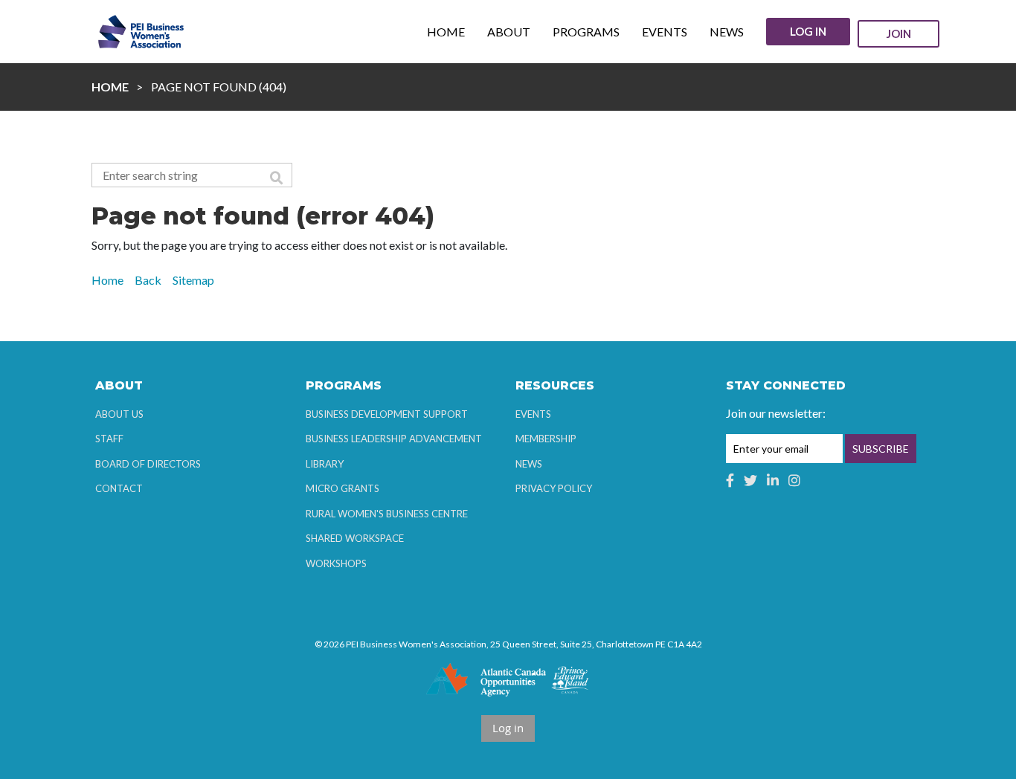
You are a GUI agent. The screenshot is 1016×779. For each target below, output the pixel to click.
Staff (109, 439)
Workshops (336, 563)
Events (533, 414)
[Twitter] (750, 480)
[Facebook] (730, 480)
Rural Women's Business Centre (387, 514)
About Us (119, 414)
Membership (545, 439)
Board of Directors (148, 464)
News (528, 464)
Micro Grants (342, 488)
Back (148, 280)
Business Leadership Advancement (394, 439)
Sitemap (193, 280)
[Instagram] (794, 480)
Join (899, 33)
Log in (808, 31)
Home (110, 87)
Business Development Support (387, 414)
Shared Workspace (355, 538)
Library (325, 464)
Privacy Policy (553, 488)
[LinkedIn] (773, 480)
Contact (119, 488)
